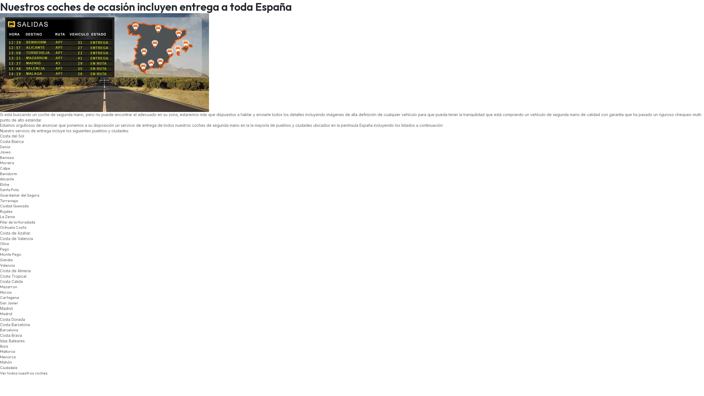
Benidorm (8, 173)
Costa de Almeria (15, 270)
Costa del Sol (12, 136)
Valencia (7, 265)
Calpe (5, 168)
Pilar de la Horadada (17, 222)
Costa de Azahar (15, 233)
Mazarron (8, 286)
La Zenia (7, 216)
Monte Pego (10, 254)
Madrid (6, 313)
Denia (5, 146)
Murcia (6, 292)
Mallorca (7, 351)
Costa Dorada (12, 319)
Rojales (6, 211)
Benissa (7, 157)
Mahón (6, 362)
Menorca (8, 356)
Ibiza (4, 346)
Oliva (4, 243)
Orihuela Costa (13, 227)
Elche (4, 184)
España (366, 125)
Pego (4, 249)
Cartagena (9, 297)
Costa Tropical (13, 276)
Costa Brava (11, 335)
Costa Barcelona (15, 324)
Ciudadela (8, 367)
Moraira (7, 162)
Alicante (7, 179)
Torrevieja (9, 200)
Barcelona (9, 330)
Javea (5, 152)
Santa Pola (9, 189)
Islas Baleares (12, 341)
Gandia (6, 259)
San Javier (9, 303)
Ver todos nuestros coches (24, 373)
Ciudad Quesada (14, 206)
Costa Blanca (12, 141)
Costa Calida (11, 281)
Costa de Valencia (16, 238)
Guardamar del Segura (19, 195)
